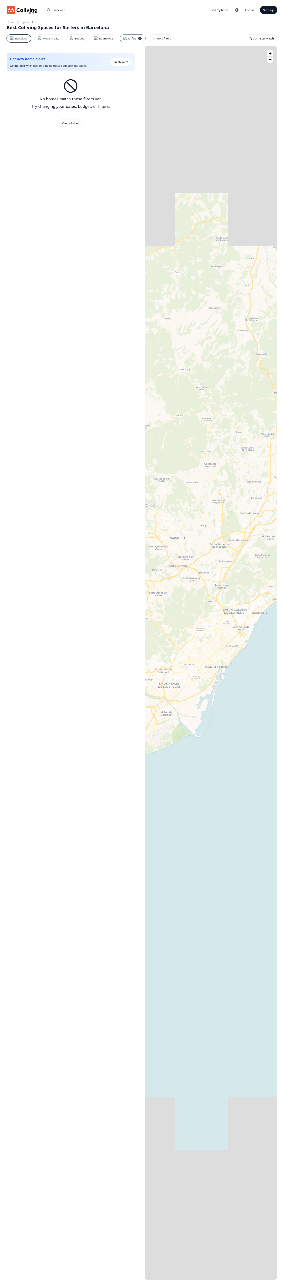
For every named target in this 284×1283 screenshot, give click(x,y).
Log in (249, 10)
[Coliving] (22, 10)
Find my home (219, 10)
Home (10, 22)
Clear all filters (70, 123)
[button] (270, 53)
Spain (25, 22)
